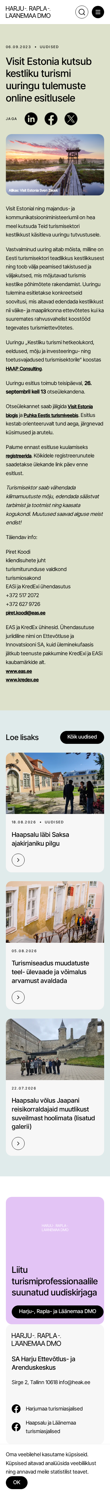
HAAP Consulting (24, 368)
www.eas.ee (19, 671)
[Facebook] (51, 118)
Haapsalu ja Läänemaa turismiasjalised (51, 1427)
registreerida (18, 456)
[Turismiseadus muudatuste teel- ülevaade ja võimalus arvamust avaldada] (55, 911)
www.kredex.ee (22, 680)
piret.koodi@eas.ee (25, 613)
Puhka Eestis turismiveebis (51, 415)
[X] (71, 118)
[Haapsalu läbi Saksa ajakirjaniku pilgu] (55, 783)
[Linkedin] (31, 118)
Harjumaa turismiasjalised (54, 1409)
